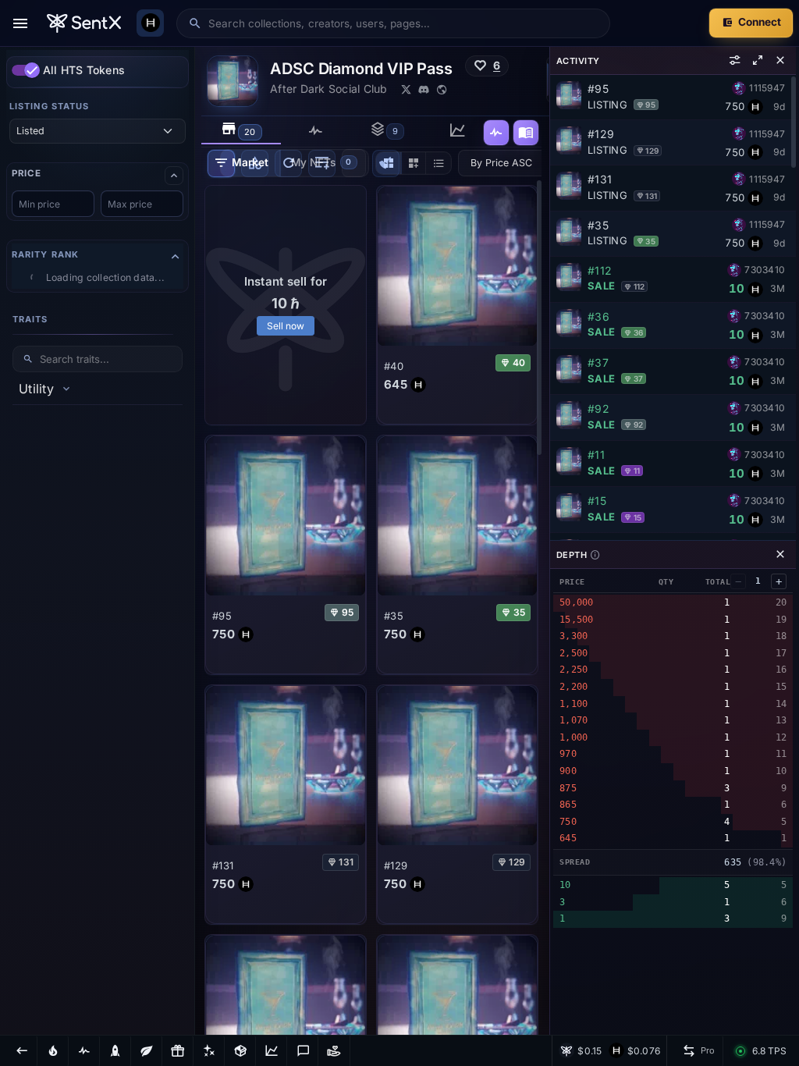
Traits (30, 319)
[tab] (241, 130)
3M (777, 288)
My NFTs (321, 162)
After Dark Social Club (329, 88)
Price (26, 174)
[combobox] (403, 23)
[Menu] (20, 23)
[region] (97, 541)
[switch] (26, 70)
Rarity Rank (45, 254)
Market (250, 162)
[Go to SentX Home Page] (84, 23)
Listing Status (49, 106)
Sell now (285, 326)
